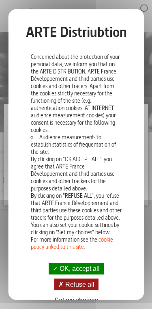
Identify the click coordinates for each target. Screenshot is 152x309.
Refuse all (78, 284)
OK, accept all (79, 268)
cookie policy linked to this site (71, 243)
